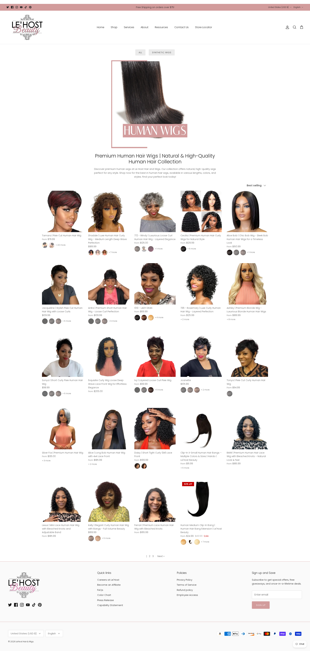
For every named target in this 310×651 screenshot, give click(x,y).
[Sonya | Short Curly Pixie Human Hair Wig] (62, 356)
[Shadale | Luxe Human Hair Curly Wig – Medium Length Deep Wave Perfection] (108, 211)
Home (100, 27)
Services (129, 27)
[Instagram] (17, 7)
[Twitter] (7, 7)
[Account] (286, 27)
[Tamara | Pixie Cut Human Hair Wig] (62, 211)
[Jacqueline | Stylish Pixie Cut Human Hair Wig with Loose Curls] (62, 284)
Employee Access (187, 595)
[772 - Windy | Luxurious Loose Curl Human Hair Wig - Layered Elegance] (155, 211)
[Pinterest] (30, 7)
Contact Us (181, 27)
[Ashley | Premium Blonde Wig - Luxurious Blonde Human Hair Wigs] (247, 284)
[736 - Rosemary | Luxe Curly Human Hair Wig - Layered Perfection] (201, 284)
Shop (114, 27)
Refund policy (185, 590)
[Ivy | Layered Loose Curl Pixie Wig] (155, 356)
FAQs (100, 590)
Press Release (105, 600)
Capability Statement (110, 605)
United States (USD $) (278, 7)
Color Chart (104, 595)
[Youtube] (21, 7)
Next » (161, 556)
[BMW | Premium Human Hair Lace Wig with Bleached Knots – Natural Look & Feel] (247, 428)
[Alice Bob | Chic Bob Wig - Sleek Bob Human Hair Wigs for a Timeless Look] (247, 211)
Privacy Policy (184, 579)
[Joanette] (201, 356)
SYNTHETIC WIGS (161, 52)
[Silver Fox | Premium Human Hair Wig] (62, 428)
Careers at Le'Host (108, 579)
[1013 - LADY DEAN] (155, 284)
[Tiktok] (26, 7)
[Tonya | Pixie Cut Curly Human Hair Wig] (247, 356)
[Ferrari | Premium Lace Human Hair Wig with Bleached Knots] (155, 501)
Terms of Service (186, 584)
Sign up (260, 605)
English (297, 7)
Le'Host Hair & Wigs (25, 641)
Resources (161, 27)
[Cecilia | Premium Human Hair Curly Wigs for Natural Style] (201, 211)
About (144, 27)
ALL (140, 52)
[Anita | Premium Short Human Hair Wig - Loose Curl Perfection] (108, 284)
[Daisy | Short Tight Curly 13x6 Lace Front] (155, 428)
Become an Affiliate (109, 584)
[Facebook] (12, 7)
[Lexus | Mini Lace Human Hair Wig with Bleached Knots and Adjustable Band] (62, 501)
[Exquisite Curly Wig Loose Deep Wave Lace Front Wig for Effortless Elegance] (108, 356)
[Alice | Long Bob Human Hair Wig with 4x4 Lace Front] (108, 428)
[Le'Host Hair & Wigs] (27, 27)
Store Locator (203, 27)
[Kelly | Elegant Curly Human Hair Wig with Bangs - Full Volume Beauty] (108, 501)
